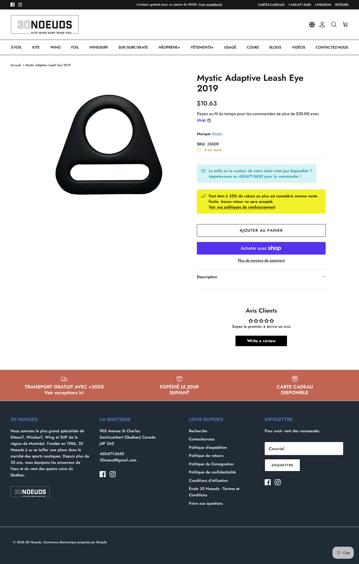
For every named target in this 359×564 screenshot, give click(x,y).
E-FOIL (16, 47)
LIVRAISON (323, 4)
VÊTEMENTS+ (202, 47)
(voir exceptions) (210, 4)
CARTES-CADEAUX (271, 4)
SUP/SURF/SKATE (133, 47)
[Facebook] (12, 5)
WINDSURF (98, 47)
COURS (253, 47)
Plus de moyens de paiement (261, 260)
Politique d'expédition (208, 447)
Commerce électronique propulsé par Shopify (75, 542)
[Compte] (321, 25)
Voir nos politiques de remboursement (242, 207)
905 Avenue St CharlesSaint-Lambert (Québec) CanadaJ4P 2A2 (128, 437)
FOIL (75, 47)
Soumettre (282, 465)
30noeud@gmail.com (118, 460)
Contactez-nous (201, 439)
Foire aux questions (206, 503)
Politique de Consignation (211, 464)
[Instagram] (20, 5)
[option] (109, 149)
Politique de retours (206, 455)
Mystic (217, 134)
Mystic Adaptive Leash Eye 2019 (48, 65)
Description (207, 277)
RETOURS (341, 4)
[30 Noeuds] (45, 25)
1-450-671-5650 (299, 4)
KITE (36, 47)
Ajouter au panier (261, 230)
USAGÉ (230, 47)
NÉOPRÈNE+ (169, 47)
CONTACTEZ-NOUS (332, 47)
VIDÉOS (298, 47)
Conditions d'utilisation (208, 480)
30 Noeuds (33, 542)
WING (55, 47)
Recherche (198, 431)
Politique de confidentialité (212, 472)
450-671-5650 (112, 454)
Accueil (16, 65)
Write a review (261, 341)
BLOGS (275, 47)
